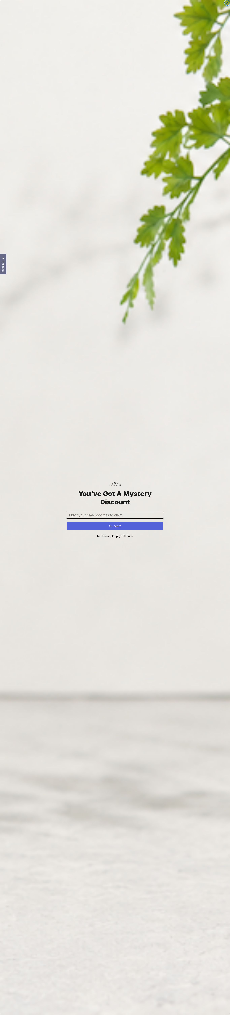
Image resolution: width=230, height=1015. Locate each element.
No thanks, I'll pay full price (115, 536)
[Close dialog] (227, 2)
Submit (115, 526)
